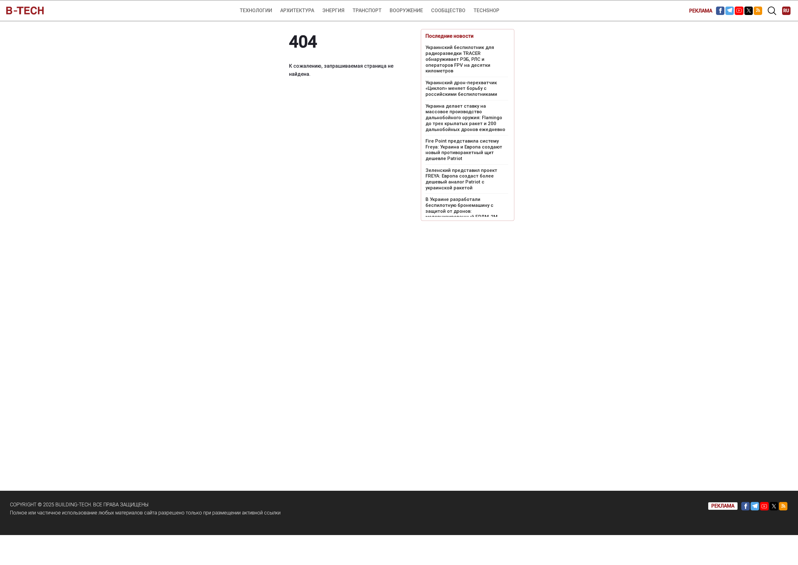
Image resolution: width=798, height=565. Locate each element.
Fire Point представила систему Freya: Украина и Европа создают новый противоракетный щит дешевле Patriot (463, 149)
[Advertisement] (467, 320)
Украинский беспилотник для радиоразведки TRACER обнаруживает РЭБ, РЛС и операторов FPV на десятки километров (459, 59)
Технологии (256, 10)
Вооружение (406, 10)
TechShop (486, 10)
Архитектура (297, 10)
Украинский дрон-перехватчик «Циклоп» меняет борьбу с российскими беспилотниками (461, 88)
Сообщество (448, 10)
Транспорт (367, 10)
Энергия (333, 10)
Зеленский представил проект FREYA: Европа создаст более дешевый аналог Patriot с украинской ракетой (461, 179)
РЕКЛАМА (700, 10)
